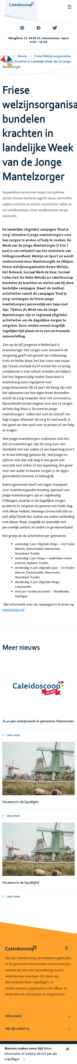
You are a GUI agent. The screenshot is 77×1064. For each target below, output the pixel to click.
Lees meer (13, 735)
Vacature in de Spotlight (20, 802)
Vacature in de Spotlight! (20, 883)
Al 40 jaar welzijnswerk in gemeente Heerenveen (38, 721)
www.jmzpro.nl (13, 610)
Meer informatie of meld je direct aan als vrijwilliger (30, 1054)
